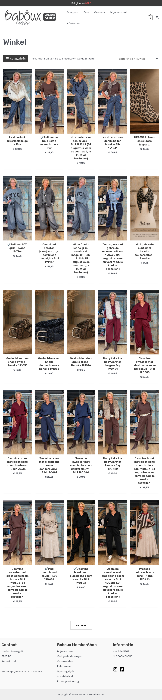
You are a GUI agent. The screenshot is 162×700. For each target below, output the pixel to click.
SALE (88, 3)
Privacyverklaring (68, 681)
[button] (157, 18)
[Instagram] (115, 669)
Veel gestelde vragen (70, 656)
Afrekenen (73, 23)
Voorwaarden (65, 661)
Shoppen (72, 12)
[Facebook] (121, 669)
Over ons (99, 12)
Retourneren (64, 666)
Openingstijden (66, 671)
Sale (86, 12)
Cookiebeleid (65, 676)
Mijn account (118, 12)
